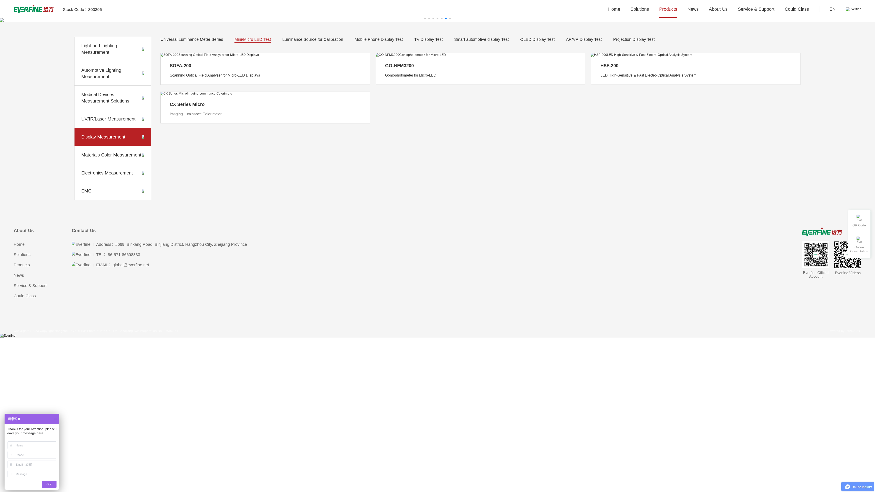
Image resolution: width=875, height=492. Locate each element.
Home (614, 9)
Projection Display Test (634, 39)
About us (718, 9)
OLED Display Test (537, 39)
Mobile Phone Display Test (379, 39)
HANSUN (853, 330)
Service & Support (756, 9)
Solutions (640, 9)
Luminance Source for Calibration (312, 39)
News (693, 9)
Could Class (797, 9)
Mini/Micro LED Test (252, 39)
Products (668, 9)
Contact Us (84, 230)
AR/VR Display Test (584, 39)
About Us (24, 230)
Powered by (835, 330)
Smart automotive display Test (481, 39)
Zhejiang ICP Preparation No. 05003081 (149, 330)
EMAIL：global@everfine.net (122, 265)
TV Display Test (428, 39)
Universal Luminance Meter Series (191, 39)
